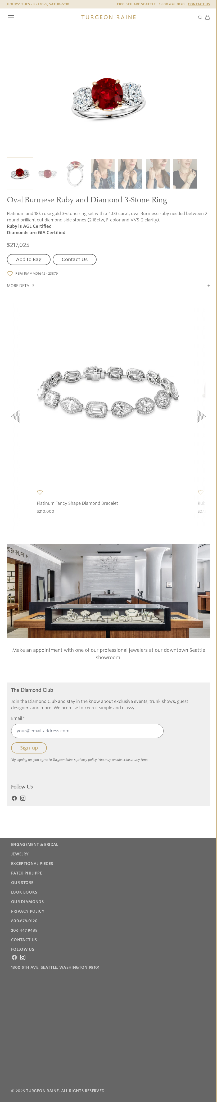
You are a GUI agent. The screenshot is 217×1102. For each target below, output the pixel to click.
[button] (20, 174)
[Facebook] (14, 798)
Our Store (22, 883)
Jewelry (20, 854)
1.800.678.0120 (172, 4)
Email (18, 718)
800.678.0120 (24, 921)
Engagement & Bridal (34, 844)
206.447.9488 (24, 930)
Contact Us (199, 4)
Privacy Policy (27, 911)
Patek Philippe (26, 873)
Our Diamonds (27, 902)
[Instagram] (23, 798)
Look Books (24, 892)
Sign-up (29, 748)
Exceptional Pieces (32, 864)
